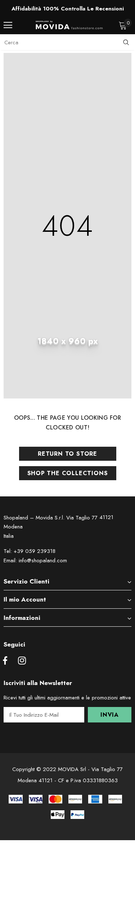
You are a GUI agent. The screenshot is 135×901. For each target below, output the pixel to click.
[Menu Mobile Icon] (8, 25)
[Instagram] (21, 660)
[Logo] (69, 25)
